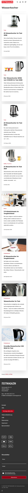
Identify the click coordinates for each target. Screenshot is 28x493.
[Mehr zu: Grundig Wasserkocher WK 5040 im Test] (14, 347)
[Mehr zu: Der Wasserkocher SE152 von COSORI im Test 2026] (14, 79)
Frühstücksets (7, 253)
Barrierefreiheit (6, 425)
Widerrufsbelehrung (7, 415)
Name (3, 459)
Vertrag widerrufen (8, 411)
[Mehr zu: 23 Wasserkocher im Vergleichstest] (14, 259)
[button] (25, 2)
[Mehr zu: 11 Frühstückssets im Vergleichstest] (14, 213)
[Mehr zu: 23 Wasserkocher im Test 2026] (14, 34)
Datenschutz (5, 420)
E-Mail (3, 466)
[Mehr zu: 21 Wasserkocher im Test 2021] (14, 168)
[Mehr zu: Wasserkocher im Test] (14, 301)
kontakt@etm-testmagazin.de (13, 395)
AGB (3, 417)
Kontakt (4, 405)
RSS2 (7, 374)
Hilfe (3, 408)
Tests (5, 30)
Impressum (4, 423)
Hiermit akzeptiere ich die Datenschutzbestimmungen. (10, 473)
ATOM (10, 374)
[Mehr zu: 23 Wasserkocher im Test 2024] (14, 125)
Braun (5, 208)
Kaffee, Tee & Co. (8, 163)
